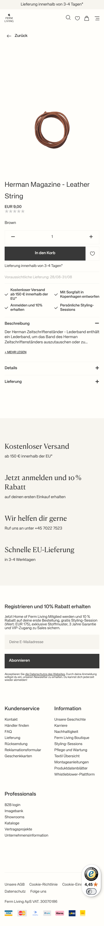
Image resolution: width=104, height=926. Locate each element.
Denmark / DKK (52, 80)
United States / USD (52, 61)
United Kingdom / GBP (52, 70)
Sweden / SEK (51, 89)
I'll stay (52, 106)
